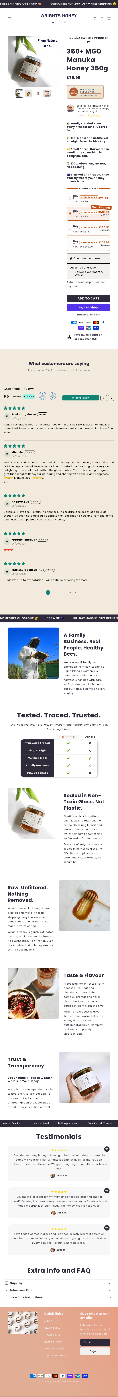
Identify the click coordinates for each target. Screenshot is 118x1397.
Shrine (76, 1381)
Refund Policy (52, 1334)
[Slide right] (55, 93)
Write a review (80, 398)
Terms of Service (54, 1348)
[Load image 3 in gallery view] (38, 93)
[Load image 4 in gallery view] (47, 93)
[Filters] (103, 398)
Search (48, 1320)
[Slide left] (11, 93)
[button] (9, 18)
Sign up (95, 1351)
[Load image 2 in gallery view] (28, 93)
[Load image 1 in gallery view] (19, 93)
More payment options (88, 314)
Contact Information (56, 1355)
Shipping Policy (53, 1341)
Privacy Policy (52, 1327)
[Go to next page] (75, 592)
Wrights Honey (54, 1381)
